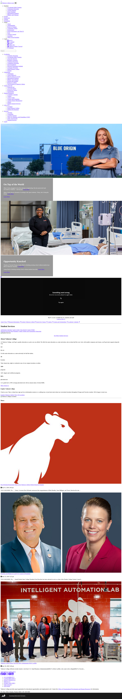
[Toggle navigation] (15, 3)
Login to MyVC (61, 319)
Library (9, 102)
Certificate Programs (12, 61)
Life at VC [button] (7, 105)
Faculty (6, 16)
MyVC (11, 40)
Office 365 (12, 45)
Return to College (12, 82)
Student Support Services (13, 103)
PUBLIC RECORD (9, 683)
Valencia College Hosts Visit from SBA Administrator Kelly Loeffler (19, 663)
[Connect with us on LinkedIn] (12, 674)
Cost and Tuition (11, 88)
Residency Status (18, 331)
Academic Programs (12, 55)
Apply (5, 121)
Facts (8, 33)
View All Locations (19, 395)
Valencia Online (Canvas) (15, 46)
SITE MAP (7, 686)
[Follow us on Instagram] (7, 674)
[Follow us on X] (4, 674)
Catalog (9, 96)
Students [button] (6, 6)
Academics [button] (7, 54)
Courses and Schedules (13, 99)
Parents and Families (12, 81)
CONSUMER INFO (9, 678)
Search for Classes (41, 322)
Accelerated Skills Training (14, 7)
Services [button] (6, 111)
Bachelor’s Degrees (12, 60)
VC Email (11, 42)
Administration (11, 25)
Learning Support (12, 115)
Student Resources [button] (9, 93)
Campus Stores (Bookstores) (14, 100)
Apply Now (4, 322)
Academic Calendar (12, 94)
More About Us (5, 385)
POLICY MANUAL (9, 680)
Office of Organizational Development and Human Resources (74, 689)
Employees (7, 18)
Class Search (23, 330)
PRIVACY (7, 681)
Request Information (14, 322)
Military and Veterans (13, 15)
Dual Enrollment (11, 64)
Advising (9, 112)
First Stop (10, 331)
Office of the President (13, 37)
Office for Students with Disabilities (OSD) (18, 117)
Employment (10, 30)
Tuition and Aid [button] (8, 85)
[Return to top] (1, 1)
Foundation (7, 21)
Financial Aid (10, 87)
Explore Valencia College (28, 322)
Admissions (10, 73)
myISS (11, 43)
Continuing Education (13, 9)
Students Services (12, 120)
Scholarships (10, 91)
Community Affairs (12, 28)
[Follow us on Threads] (10, 674)
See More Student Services (61, 335)
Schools (9, 70)
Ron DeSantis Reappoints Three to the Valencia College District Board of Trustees (22, 484)
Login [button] (5, 39)
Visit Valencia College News (8, 671)
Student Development (13, 109)
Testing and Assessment (29, 331)
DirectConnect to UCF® (13, 76)
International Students (13, 13)
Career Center (11, 97)
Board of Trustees (12, 27)
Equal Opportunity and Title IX (15, 31)
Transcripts (38, 331)
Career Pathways (11, 75)
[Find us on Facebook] (2, 674)
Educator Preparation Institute (15, 66)
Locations (9, 36)
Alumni (6, 19)
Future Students (11, 12)
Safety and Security (12, 118)
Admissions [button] (7, 72)
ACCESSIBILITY (9, 677)
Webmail (11, 48)
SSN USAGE (7, 684)
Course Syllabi (31, 330)
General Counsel (11, 34)
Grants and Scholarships (60, 322)
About (9, 24)
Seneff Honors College (13, 69)
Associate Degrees (12, 58)
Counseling (10, 114)
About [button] (5, 22)
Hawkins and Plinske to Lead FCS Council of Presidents (15, 573)
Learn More (26, 189)
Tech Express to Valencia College (16, 84)
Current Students (11, 10)
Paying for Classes (12, 90)
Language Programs (12, 67)
